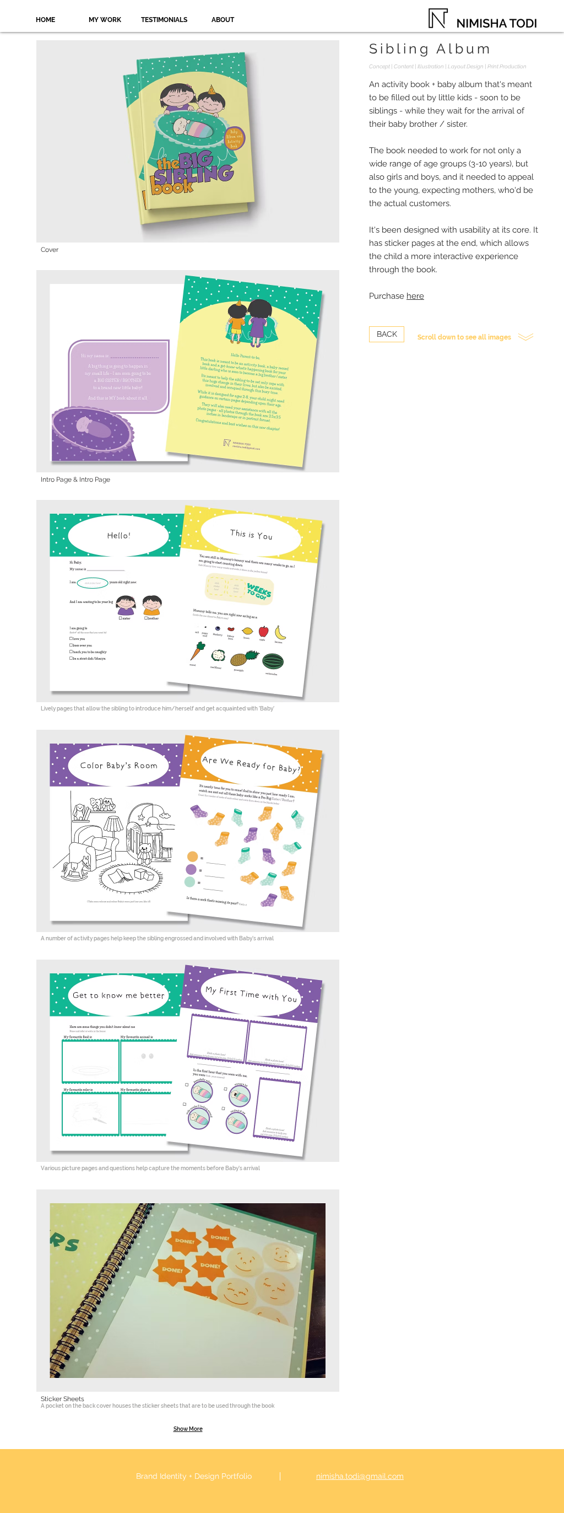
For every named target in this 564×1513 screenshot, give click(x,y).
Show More (188, 1429)
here (415, 296)
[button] (187, 155)
